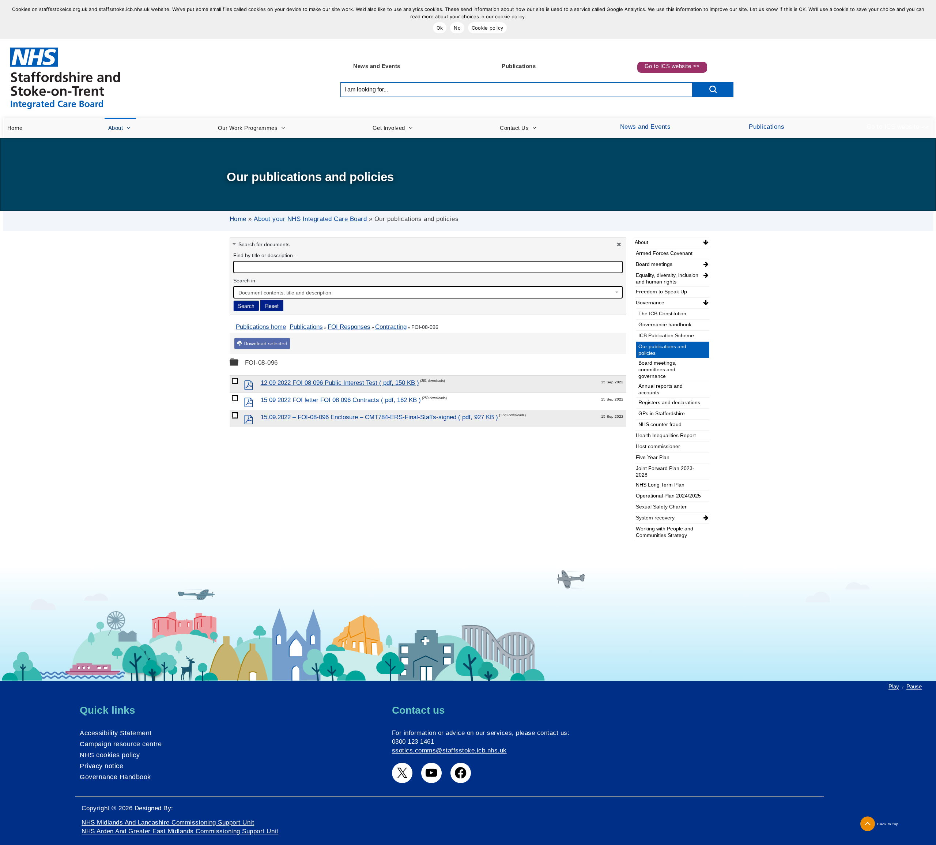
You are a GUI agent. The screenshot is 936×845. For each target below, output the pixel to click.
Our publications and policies (662, 349)
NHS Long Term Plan (660, 485)
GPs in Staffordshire (661, 413)
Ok (440, 28)
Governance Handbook (115, 777)
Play (893, 686)
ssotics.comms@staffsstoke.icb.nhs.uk (449, 750)
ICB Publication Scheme (666, 335)
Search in (244, 280)
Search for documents (264, 244)
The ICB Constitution (662, 313)
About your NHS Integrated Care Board (310, 218)
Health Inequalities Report (666, 435)
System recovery (655, 518)
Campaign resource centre (121, 744)
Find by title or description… (265, 255)
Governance (650, 302)
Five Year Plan (652, 457)
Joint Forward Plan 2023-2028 (665, 471)
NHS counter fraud (660, 424)
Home (238, 218)
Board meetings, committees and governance (657, 369)
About (641, 242)
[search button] (712, 89)
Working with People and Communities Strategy (664, 532)
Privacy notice (101, 766)
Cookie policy (487, 28)
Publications (519, 66)
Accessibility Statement (116, 733)
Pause (914, 686)
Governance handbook (664, 324)
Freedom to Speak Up (661, 291)
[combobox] (428, 292)
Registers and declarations (669, 402)
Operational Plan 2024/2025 (668, 496)
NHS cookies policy (110, 755)
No (457, 28)
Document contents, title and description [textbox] (284, 293)
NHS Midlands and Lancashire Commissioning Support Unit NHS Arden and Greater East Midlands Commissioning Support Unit (180, 827)
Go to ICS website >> (672, 66)
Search (246, 305)
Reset (272, 305)
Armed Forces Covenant (664, 253)
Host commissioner (658, 446)
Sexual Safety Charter (661, 507)
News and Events (376, 66)
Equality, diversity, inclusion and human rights (667, 278)
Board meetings (654, 264)
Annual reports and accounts (660, 389)
